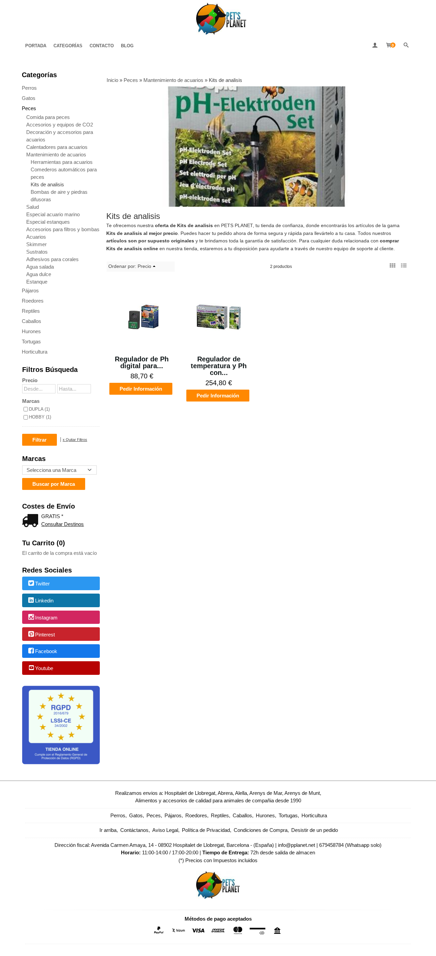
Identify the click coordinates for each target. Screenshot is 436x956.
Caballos (31, 321)
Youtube (44, 668)
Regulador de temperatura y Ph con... (219, 365)
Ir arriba (107, 830)
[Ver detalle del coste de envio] (31, 521)
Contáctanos (134, 830)
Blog (127, 45)
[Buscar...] (406, 45)
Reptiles (31, 311)
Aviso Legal (165, 830)
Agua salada (40, 267)
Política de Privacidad (206, 830)
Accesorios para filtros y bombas (62, 229)
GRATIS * (52, 516)
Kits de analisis (47, 184)
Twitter (42, 584)
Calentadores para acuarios (57, 147)
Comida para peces (48, 117)
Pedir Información (141, 389)
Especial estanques (48, 222)
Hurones (31, 331)
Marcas (31, 401)
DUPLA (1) (39, 409)
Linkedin (44, 600)
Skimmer (36, 244)
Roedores (33, 301)
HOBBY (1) (40, 417)
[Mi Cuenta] (375, 45)
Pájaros (30, 290)
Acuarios (36, 237)
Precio (29, 380)
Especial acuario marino (53, 214)
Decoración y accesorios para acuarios (59, 135)
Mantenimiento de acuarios (56, 154)
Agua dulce (38, 274)
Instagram (46, 617)
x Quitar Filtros (75, 440)
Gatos (28, 98)
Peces (29, 108)
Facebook (46, 651)
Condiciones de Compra (260, 830)
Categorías (67, 45)
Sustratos (37, 252)
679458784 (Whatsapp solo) (350, 845)
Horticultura (34, 352)
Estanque (36, 282)
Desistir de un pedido (314, 830)
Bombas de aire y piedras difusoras (59, 195)
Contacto (102, 45)
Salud (32, 207)
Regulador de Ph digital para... (142, 362)
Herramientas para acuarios (62, 162)
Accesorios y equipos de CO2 (59, 124)
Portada (35, 45)
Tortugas (31, 341)
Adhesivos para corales (52, 259)
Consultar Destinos (62, 524)
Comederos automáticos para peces (64, 173)
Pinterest (45, 634)
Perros (29, 88)
